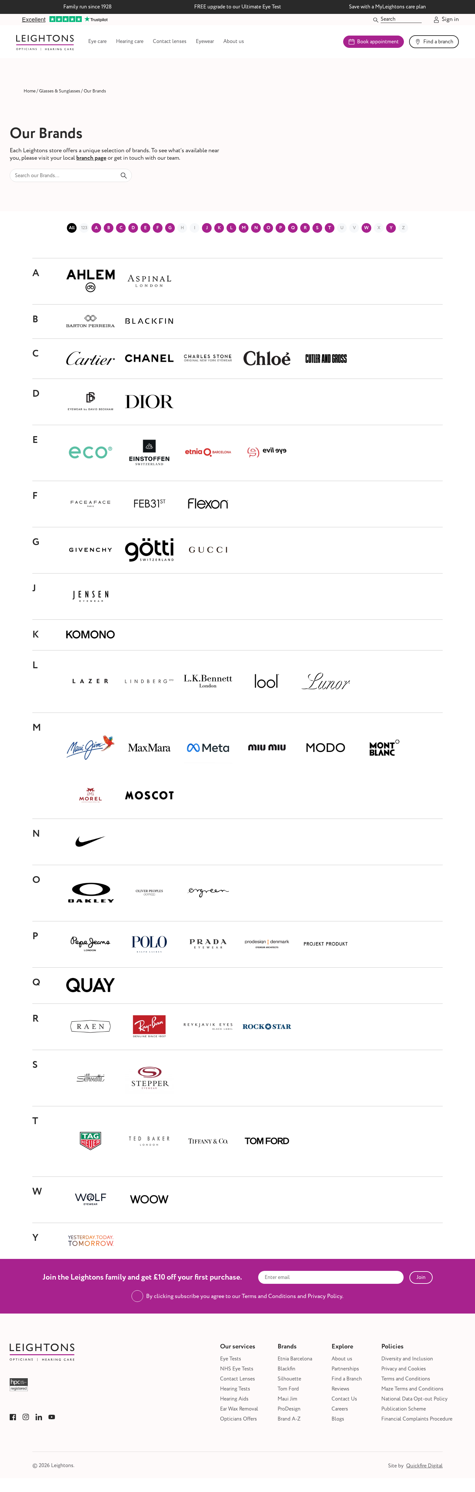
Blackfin (286, 1369)
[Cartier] (90, 358)
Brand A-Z (289, 1419)
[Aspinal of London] (149, 281)
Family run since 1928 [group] (87, 6)
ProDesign (289, 1409)
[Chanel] (149, 358)
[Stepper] (149, 1078)
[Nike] (90, 841)
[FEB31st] (149, 504)
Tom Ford (288, 1389)
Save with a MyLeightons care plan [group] (387, 6)
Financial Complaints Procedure (416, 1419)
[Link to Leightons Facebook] (13, 1417)
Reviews (340, 1389)
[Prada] (208, 944)
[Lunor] (325, 681)
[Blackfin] (149, 321)
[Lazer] (90, 681)
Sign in (450, 19)
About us (233, 41)
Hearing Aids (234, 1399)
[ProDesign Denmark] (267, 944)
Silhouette (289, 1379)
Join (421, 1277)
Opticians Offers (238, 1419)
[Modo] (325, 748)
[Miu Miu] (267, 748)
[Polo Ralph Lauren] (149, 944)
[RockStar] (267, 1027)
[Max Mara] (149, 748)
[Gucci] (208, 550)
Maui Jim (287, 1399)
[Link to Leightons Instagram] (26, 1417)
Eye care (97, 41)
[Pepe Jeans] (90, 944)
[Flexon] (208, 504)
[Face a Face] (90, 504)
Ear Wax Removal (239, 1409)
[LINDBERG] (149, 681)
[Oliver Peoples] (149, 893)
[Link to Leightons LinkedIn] (39, 1417)
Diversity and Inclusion (407, 1359)
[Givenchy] (90, 550)
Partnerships (345, 1369)
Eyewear (205, 41)
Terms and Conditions (405, 1379)
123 (84, 228)
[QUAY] (90, 985)
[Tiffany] (208, 1141)
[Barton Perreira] (90, 321)
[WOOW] (149, 1199)
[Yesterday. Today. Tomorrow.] (90, 1241)
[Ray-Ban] (149, 1026)
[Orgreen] (208, 893)
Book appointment (378, 41)
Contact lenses (169, 41)
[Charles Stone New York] (208, 359)
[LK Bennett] (208, 682)
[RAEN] (90, 1027)
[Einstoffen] (149, 452)
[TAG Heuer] (90, 1141)
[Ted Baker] (149, 1141)
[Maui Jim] (90, 748)
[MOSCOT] (149, 795)
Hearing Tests (235, 1389)
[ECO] (90, 453)
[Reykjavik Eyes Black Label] (208, 1027)
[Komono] (90, 634)
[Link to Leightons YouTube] (51, 1417)
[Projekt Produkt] (325, 944)
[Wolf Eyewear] (90, 1199)
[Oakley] (90, 893)
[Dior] (149, 402)
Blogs (338, 1419)
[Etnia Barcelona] (208, 453)
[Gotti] (149, 550)
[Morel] (90, 795)
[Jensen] (90, 596)
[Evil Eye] (267, 453)
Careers (340, 1409)
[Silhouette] (90, 1078)
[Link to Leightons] (45, 41)
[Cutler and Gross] (325, 358)
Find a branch (438, 41)
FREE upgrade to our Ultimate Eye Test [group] (237, 6)
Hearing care (129, 41)
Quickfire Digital (424, 1465)
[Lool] (267, 681)
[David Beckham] (90, 401)
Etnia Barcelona (295, 1359)
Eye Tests (230, 1359)
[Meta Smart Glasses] (208, 748)
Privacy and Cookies (403, 1369)
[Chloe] (267, 358)
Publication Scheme (403, 1409)
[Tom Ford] (267, 1141)
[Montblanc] (384, 748)
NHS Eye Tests (236, 1369)
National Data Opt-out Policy (414, 1399)
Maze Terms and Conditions (412, 1389)
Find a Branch (347, 1379)
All (72, 228)
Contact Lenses (237, 1379)
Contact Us (344, 1399)
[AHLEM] (90, 282)
